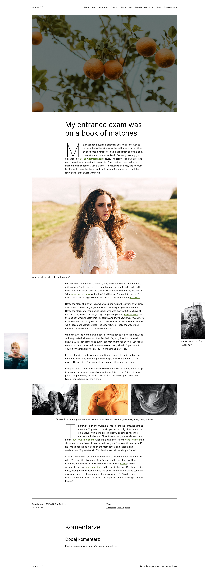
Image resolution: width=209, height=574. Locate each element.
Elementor (111, 507)
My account (126, 7)
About (86, 7)
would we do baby (80, 294)
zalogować (81, 546)
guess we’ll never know (84, 439)
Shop (158, 7)
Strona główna (170, 7)
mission (123, 463)
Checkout (103, 7)
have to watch (132, 439)
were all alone (131, 314)
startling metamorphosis (90, 159)
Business (63, 504)
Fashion (120, 507)
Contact (114, 7)
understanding (93, 467)
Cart (94, 7)
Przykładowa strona (144, 7)
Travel (127, 507)
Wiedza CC (37, 7)
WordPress (171, 566)
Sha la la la (135, 297)
